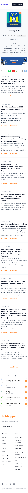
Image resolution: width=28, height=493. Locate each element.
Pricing (4, 443)
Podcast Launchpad (20, 457)
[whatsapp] (11, 36)
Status (3, 464)
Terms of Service (19, 445)
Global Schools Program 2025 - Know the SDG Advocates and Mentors (12, 109)
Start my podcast (17, 4)
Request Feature (6, 461)
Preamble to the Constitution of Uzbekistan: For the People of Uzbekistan (13, 284)
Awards (4, 437)
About (3, 440)
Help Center (5, 455)
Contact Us (5, 458)
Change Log (18, 463)
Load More (14, 367)
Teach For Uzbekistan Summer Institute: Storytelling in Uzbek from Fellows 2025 (12, 82)
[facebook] (8, 36)
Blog (16, 460)
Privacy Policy (19, 437)
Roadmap (18, 469)
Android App (18, 466)
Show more (14, 55)
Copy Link (20, 35)
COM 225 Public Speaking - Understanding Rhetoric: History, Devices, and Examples (13, 139)
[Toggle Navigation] (26, 4)
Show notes (13, 96)
